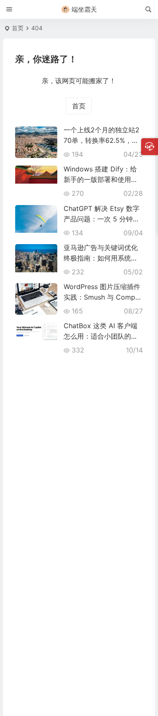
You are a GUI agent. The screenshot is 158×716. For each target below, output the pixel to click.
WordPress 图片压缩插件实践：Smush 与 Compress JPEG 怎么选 (103, 297)
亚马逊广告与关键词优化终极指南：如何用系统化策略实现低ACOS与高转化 (103, 258)
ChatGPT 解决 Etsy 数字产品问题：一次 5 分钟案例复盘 (101, 219)
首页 (18, 28)
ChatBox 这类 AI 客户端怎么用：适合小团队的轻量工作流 (101, 336)
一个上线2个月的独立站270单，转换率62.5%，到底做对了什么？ (101, 140)
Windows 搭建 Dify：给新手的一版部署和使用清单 (101, 179)
